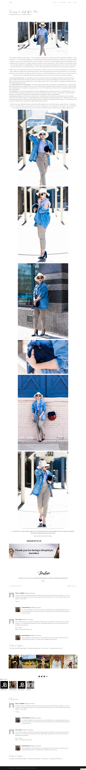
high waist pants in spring (45, 107)
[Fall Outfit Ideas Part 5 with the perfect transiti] (43, 661)
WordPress (33, 768)
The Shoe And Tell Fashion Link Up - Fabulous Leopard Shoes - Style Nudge (29, 648)
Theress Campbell (19, 593)
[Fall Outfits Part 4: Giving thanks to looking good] (70, 661)
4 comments (28, 14)
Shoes (32, 533)
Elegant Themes (19, 768)
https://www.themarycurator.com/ (23, 629)
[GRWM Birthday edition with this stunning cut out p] (15, 661)
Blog (55, 2)
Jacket (31, 531)
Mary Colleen (18, 619)
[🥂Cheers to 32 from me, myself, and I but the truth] (29, 661)
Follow (43, 581)
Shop (69, 2)
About (75, 2)
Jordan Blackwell (13, 14)
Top (45, 531)
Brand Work (63, 2)
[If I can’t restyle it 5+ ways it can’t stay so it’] (57, 661)
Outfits (24, 14)
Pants (58, 531)
